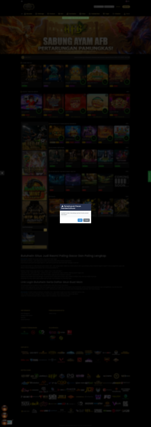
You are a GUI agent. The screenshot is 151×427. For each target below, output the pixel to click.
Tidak (86, 220)
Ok (80, 220)
